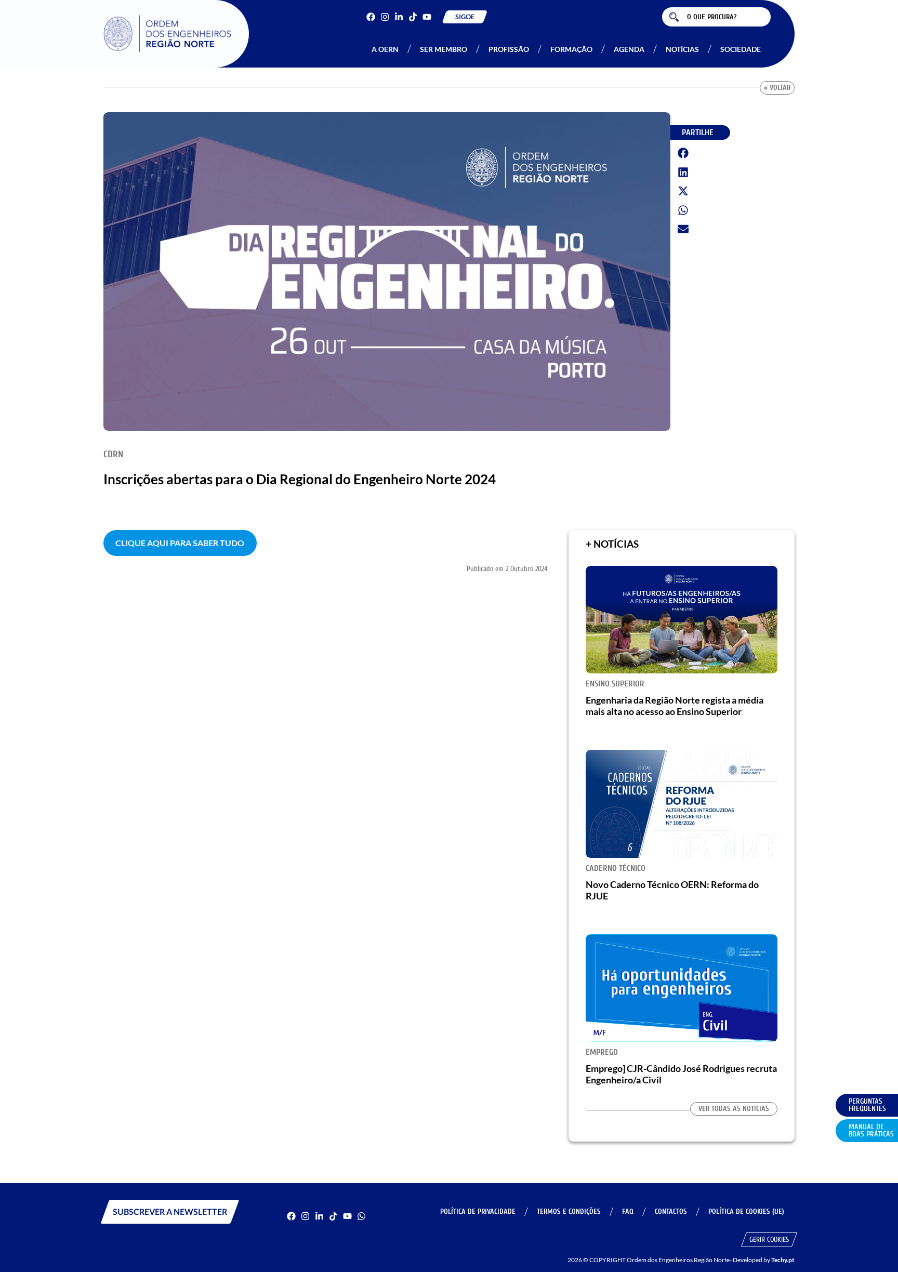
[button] (683, 153)
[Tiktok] (413, 17)
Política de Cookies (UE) (746, 1211)
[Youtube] (427, 17)
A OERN (385, 49)
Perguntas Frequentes (867, 1105)
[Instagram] (385, 17)
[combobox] (716, 17)
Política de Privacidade (478, 1211)
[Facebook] (371, 17)
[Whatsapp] (361, 1216)
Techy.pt (783, 1260)
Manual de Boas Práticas (871, 1130)
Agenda (629, 49)
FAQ (627, 1211)
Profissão (508, 49)
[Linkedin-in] (399, 17)
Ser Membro (443, 49)
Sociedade (740, 49)
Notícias (682, 49)
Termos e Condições (569, 1211)
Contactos (671, 1211)
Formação (571, 49)
